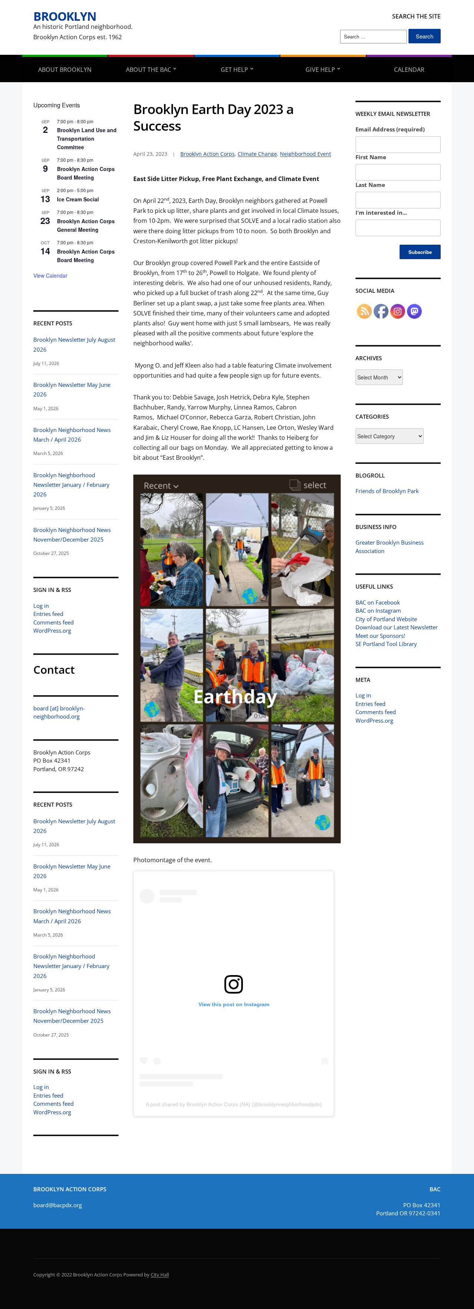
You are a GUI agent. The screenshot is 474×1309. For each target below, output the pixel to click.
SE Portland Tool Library (386, 643)
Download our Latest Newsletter (397, 627)
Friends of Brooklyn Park (387, 491)
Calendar (409, 70)
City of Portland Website (386, 619)
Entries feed (48, 613)
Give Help (320, 70)
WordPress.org (52, 630)
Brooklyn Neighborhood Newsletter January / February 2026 (71, 484)
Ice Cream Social (78, 199)
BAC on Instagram (378, 610)
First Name (371, 157)
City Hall (160, 1274)
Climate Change (257, 153)
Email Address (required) (390, 129)
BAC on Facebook (378, 602)
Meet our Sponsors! (380, 635)
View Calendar (50, 275)
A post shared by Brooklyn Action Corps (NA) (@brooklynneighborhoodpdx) (234, 1104)
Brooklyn (64, 16)
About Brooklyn (64, 70)
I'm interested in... (381, 212)
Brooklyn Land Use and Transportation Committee (87, 138)
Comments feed (53, 622)
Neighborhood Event (305, 153)
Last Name (370, 184)
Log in (41, 605)
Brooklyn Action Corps (207, 153)
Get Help (234, 70)
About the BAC (148, 70)
